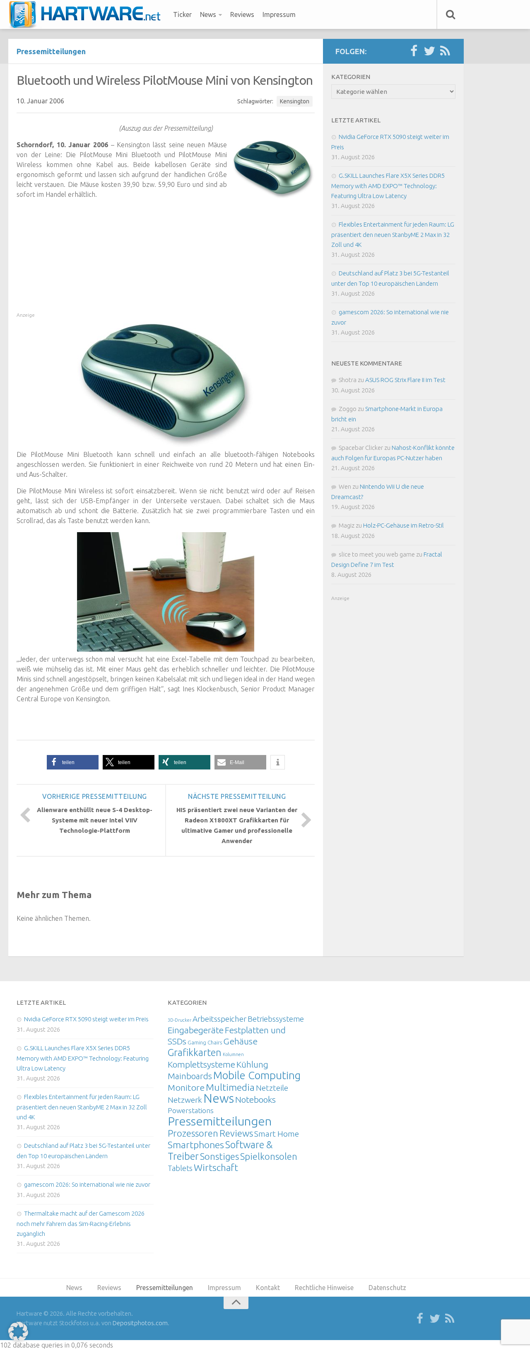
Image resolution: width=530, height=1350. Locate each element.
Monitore (186, 1087)
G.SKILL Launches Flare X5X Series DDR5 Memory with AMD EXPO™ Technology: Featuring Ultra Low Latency (388, 185)
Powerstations (191, 1110)
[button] (73, 762)
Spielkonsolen (268, 1156)
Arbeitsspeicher (219, 1018)
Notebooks (255, 1099)
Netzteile (272, 1087)
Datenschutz (387, 1287)
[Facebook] (413, 51)
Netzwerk (185, 1099)
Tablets (180, 1168)
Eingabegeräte (196, 1030)
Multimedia (230, 1087)
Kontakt (268, 1287)
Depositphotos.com (140, 1322)
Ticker (182, 14)
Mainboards (190, 1076)
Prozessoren (193, 1133)
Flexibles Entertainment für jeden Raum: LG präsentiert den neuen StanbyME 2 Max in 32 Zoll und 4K (392, 234)
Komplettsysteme (201, 1064)
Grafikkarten (195, 1052)
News (208, 14)
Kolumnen (233, 1054)
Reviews (242, 14)
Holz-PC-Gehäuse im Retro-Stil (403, 525)
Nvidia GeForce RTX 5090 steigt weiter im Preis (86, 1019)
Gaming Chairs (205, 1042)
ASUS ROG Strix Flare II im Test (405, 379)
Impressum (279, 14)
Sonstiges (219, 1156)
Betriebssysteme (276, 1019)
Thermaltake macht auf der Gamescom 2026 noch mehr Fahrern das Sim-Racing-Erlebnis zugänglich (81, 1223)
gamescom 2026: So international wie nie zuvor (87, 1184)
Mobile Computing (257, 1075)
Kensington (294, 101)
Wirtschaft (216, 1167)
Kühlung (252, 1064)
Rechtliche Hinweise (324, 1287)
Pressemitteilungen (51, 51)
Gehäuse (240, 1041)
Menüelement (87, 14)
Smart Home (276, 1133)
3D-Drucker (179, 1020)
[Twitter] (429, 51)
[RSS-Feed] (445, 51)
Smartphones (196, 1145)
